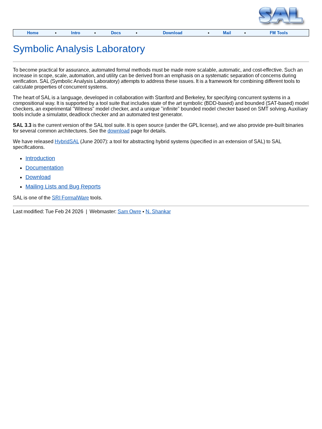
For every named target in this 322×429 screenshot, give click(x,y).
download (119, 130)
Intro (75, 32)
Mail (227, 32)
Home (32, 32)
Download (172, 32)
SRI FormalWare (70, 197)
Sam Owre (129, 211)
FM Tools (279, 32)
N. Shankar (158, 211)
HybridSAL (67, 141)
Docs (116, 32)
